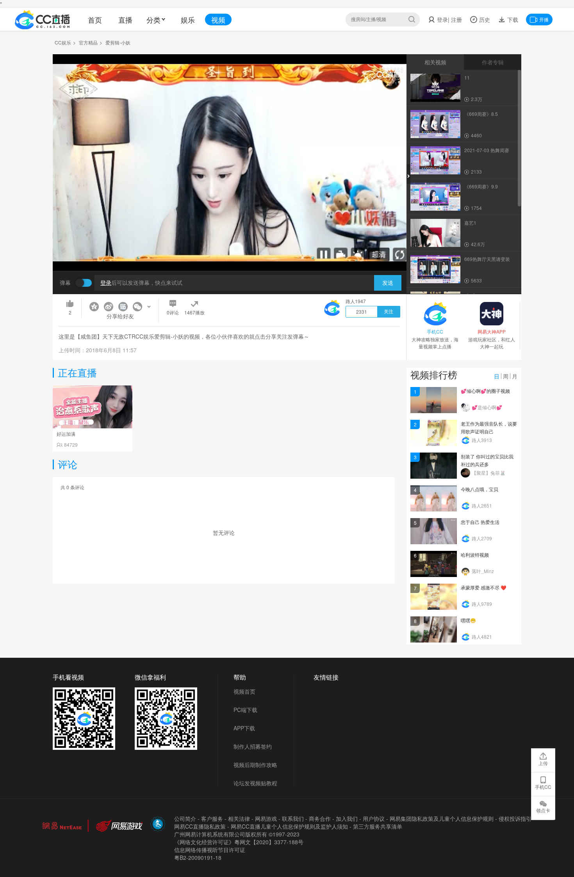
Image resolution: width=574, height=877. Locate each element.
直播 (125, 19)
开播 (544, 19)
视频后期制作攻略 (255, 764)
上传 (543, 763)
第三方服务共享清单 (377, 826)
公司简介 (185, 818)
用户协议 (374, 818)
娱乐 (188, 19)
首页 (95, 19)
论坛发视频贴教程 (255, 783)
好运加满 (66, 433)
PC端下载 (245, 709)
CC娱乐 (63, 42)
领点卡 (543, 810)
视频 (218, 19)
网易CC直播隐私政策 (200, 826)
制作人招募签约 (253, 746)
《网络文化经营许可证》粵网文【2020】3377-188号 (238, 842)
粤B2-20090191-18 (197, 857)
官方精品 (88, 42)
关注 (388, 311)
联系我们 (293, 818)
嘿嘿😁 (468, 620)
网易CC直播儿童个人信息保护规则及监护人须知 (289, 826)
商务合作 (320, 818)
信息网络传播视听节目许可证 (209, 850)
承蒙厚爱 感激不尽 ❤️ (483, 587)
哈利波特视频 (475, 554)
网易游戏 (266, 818)
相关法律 (239, 818)
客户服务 (212, 818)
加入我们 (347, 818)
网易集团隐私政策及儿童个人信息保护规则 (442, 818)
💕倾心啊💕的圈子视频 (485, 390)
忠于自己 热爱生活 (480, 521)
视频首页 (244, 691)
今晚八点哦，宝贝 (479, 489)
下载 (512, 19)
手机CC (543, 786)
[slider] (229, 253)
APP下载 (244, 728)
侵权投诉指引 (515, 818)
